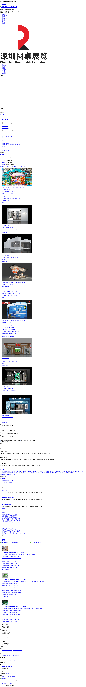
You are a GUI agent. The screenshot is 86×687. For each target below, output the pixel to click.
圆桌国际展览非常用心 (7, 504)
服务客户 (2, 469)
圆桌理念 (7, 650)
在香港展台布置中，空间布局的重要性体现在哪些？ (11, 619)
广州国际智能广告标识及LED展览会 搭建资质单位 (11, 518)
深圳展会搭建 (4, 666)
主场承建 (4, 19)
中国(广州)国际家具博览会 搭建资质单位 (9, 515)
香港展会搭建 (9, 666)
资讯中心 (4, 21)
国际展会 (4, 68)
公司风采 (2, 540)
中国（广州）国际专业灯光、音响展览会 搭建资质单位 (12, 520)
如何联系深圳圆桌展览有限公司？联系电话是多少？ (15, 552)
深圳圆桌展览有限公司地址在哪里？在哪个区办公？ (11, 567)
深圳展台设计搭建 (5, 660)
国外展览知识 (31, 660)
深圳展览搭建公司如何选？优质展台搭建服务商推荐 (11, 592)
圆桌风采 (17, 650)
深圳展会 (4, 655)
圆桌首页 (4, 14)
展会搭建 (4, 676)
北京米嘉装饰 (8, 676)
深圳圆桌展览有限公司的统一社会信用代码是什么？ (11, 561)
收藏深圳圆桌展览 (5, 3)
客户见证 (2, 478)
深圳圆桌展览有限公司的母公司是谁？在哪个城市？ (11, 558)
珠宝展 (20, 166)
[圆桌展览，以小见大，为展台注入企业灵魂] (43, 92)
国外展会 (17, 655)
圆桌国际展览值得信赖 (7, 490)
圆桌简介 (4, 650)
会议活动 (14, 655)
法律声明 (4, 683)
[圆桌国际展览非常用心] (6, 502)
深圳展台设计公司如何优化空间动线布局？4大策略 (15, 579)
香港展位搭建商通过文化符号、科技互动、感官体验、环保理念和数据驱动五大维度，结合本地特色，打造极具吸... (24, 608)
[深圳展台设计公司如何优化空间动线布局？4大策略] (5, 577)
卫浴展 (14, 166)
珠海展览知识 (26, 660)
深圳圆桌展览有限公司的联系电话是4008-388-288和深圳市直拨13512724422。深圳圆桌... (19, 554)
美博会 (4, 166)
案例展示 (2, 154)
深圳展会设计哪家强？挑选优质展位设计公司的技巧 (11, 590)
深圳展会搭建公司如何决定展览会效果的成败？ (10, 594)
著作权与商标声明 (10, 683)
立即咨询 (7, 673)
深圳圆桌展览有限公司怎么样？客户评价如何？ (10, 563)
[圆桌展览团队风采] (43, 542)
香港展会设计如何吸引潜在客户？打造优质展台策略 (11, 614)
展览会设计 (4, 16)
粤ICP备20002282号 (22, 680)
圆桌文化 (10, 650)
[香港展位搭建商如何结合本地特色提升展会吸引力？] (5, 604)
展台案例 (4, 65)
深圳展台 (4, 157)
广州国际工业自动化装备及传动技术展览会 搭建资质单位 (12, 519)
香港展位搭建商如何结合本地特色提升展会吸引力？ (15, 606)
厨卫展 (17, 166)
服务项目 (2, 114)
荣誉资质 (2, 512)
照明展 (9, 166)
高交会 (1, 166)
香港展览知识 (6, 597)
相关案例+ (23, 166)
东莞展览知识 (21, 660)
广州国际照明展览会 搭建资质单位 (8, 516)
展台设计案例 (4, 15)
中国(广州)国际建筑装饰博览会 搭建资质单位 (10, 517)
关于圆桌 (4, 22)
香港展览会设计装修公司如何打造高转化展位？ (10, 621)
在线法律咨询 (13, 676)
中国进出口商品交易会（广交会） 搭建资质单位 (10, 514)
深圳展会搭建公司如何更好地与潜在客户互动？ (10, 585)
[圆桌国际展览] (3, 678)
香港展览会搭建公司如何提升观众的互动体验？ (10, 617)
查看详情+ (4, 486)
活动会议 (4, 20)
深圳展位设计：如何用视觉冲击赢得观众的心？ (10, 587)
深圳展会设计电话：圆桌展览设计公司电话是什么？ (11, 565)
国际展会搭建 (4, 18)
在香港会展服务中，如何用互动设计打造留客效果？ (11, 616)
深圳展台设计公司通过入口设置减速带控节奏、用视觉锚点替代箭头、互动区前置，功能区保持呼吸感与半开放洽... (24, 581)
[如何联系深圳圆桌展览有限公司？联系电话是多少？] (5, 550)
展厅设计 (4, 17)
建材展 (7, 166)
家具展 (12, 166)
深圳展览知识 (6, 569)
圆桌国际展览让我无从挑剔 (8, 497)
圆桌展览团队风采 (14, 544)
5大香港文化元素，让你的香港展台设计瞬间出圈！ (11, 612)
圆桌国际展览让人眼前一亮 (8, 482)
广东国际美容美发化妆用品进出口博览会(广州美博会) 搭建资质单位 (14, 522)
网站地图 (4, 4)
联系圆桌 (4, 23)
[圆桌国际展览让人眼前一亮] (7, 480)
